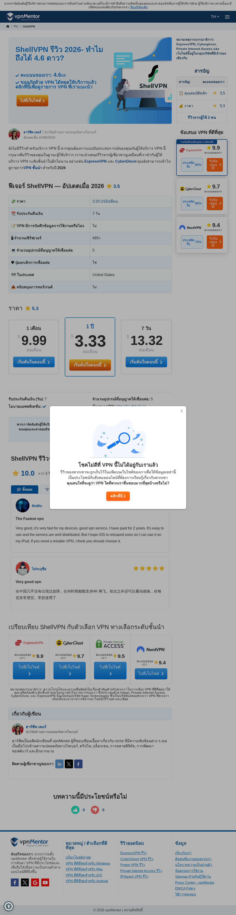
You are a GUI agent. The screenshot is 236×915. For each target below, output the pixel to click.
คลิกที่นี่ (117, 496)
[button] (9, 906)
